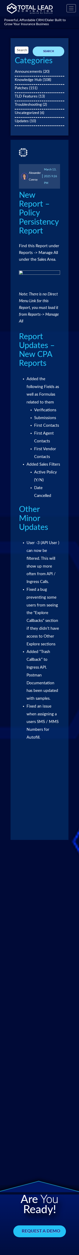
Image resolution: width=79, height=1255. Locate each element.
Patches (21, 88)
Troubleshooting (28, 104)
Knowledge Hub (28, 80)
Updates (22, 121)
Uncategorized (27, 113)
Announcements (28, 71)
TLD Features (26, 96)
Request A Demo (41, 1231)
